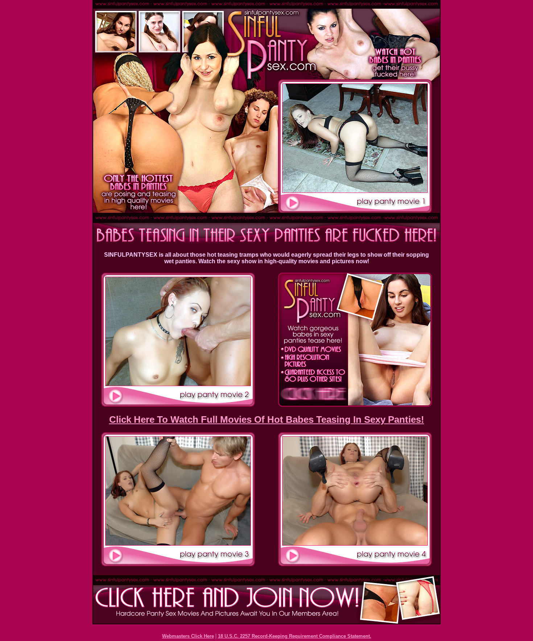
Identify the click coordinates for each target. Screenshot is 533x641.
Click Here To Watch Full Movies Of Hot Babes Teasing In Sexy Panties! (266, 419)
